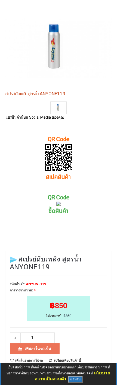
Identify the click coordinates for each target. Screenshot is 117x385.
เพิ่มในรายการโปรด (29, 360)
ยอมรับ (75, 379)
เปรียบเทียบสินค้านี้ (67, 360)
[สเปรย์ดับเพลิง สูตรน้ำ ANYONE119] (59, 108)
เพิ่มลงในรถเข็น (38, 348)
